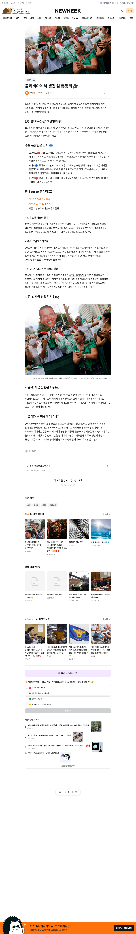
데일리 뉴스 (31, 80)
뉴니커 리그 (99, 18)
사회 (39, 18)
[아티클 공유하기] (105, 93)
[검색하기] (122, 10)
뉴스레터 (111, 18)
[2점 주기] (64, 485)
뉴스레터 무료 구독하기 (18, 3)
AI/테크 (48, 18)
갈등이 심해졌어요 (77, 275)
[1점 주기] (61, 485)
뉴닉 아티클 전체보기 (68, 766)
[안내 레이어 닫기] (132, 920)
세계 (32, 18)
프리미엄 (6, 18)
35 (76, 792)
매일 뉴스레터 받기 (124, 928)
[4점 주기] (71, 485)
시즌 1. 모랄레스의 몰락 (39, 199)
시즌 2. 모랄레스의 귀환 (39, 203)
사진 (79, 127)
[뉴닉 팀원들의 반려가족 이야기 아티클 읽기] (16, 11)
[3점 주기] (68, 485)
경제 (25, 18)
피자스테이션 (87, 18)
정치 (18, 18)
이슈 (74, 18)
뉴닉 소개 (5, 3)
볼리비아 (53, 505)
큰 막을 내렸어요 (41, 232)
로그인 (130, 11)
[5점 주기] (74, 485)
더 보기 (105, 514)
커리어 (57, 18)
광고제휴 (122, 18)
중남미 (36, 505)
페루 (44, 505)
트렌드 (66, 18)
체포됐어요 (30, 398)
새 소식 (30, 3)
